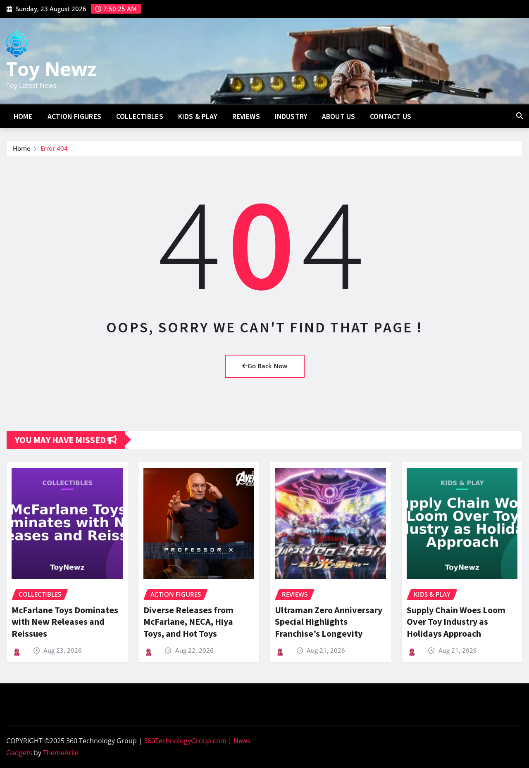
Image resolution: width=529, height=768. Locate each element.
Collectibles (139, 116)
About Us (338, 116)
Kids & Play (197, 116)
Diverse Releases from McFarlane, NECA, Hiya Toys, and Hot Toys (188, 621)
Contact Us (390, 116)
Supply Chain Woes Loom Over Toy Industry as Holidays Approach (456, 621)
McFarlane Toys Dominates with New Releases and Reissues (65, 621)
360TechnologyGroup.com (185, 740)
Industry (291, 116)
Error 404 (54, 148)
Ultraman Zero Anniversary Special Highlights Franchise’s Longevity (328, 621)
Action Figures (74, 116)
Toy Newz (51, 68)
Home (23, 116)
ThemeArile (61, 752)
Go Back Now (267, 366)
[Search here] (519, 115)
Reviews (246, 116)
